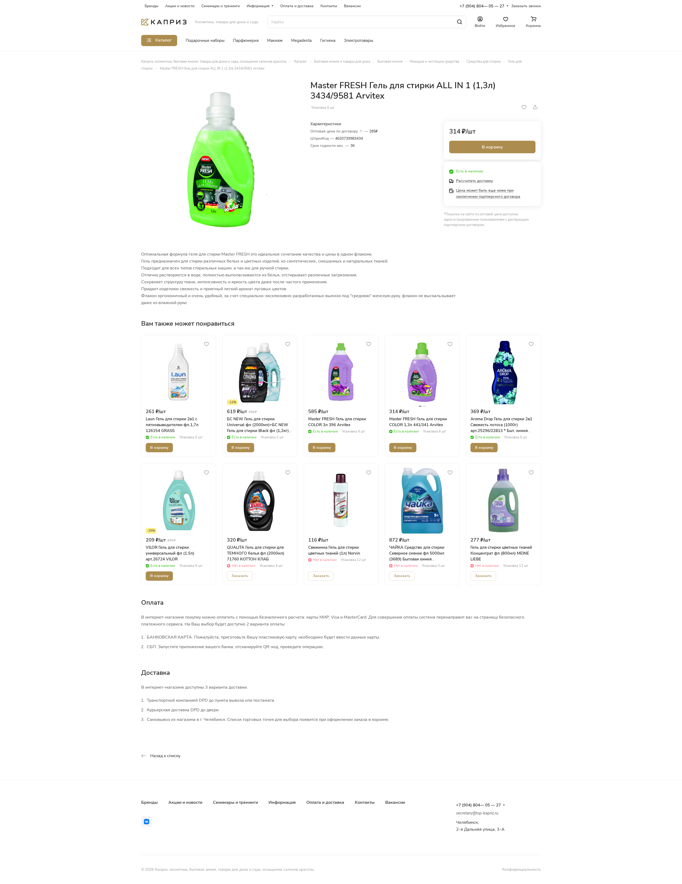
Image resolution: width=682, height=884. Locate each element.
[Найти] (459, 22)
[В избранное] (524, 107)
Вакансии (395, 802)
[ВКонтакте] (146, 821)
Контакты (365, 802)
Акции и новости (185, 802)
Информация (282, 802)
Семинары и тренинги (235, 802)
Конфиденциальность (521, 869)
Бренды (149, 802)
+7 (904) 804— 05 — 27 (482, 6)
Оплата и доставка (325, 802)
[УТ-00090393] (220, 159)
